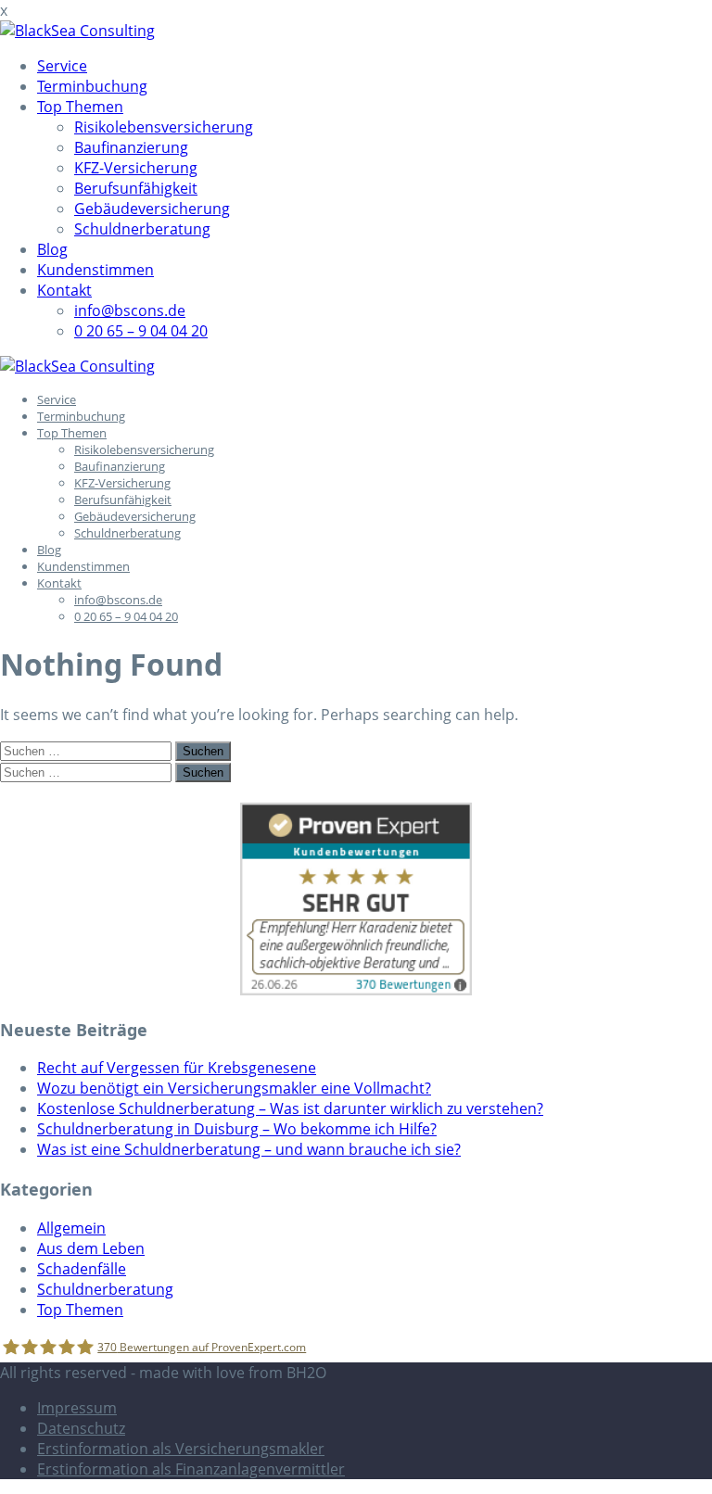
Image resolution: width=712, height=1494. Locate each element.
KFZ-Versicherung (135, 168)
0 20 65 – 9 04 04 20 (141, 331)
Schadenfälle (81, 1269)
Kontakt (64, 290)
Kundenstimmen (95, 270)
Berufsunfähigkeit (135, 188)
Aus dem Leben (91, 1248)
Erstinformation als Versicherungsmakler (180, 1448)
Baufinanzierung (131, 147)
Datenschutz (81, 1428)
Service (62, 66)
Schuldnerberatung (142, 229)
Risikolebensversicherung (163, 127)
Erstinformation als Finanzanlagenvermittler (191, 1469)
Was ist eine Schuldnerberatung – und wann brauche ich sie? (249, 1149)
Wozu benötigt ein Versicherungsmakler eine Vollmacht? (234, 1088)
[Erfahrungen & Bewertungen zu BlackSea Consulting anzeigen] (356, 990)
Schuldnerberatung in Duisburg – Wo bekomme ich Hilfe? (237, 1129)
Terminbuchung (92, 86)
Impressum (77, 1408)
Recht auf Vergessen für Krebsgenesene (176, 1067)
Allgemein (71, 1228)
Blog (52, 249)
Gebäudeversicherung (152, 208)
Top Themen (80, 106)
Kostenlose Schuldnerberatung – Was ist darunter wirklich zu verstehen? (290, 1108)
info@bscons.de (129, 310)
